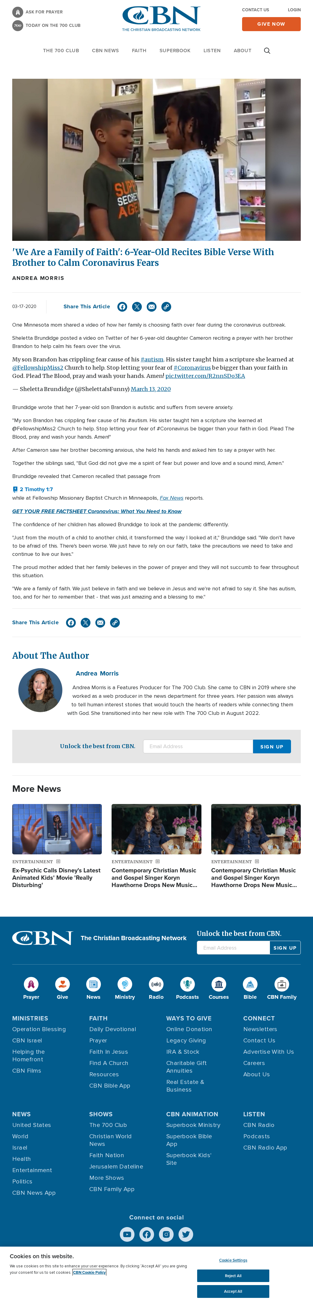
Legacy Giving (186, 1040)
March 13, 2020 (151, 389)
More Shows (106, 1178)
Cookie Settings (233, 1260)
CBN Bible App (110, 1085)
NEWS (21, 1114)
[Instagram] (166, 1234)
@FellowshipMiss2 (37, 367)
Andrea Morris (38, 278)
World (20, 1136)
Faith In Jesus (108, 1052)
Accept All (233, 1291)
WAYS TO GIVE (189, 1018)
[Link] (166, 307)
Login (294, 10)
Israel (20, 1147)
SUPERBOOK (175, 50)
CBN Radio (258, 1125)
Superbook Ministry (193, 1125)
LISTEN (212, 50)
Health (21, 1159)
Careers (254, 1063)
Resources (104, 1074)
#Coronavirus (192, 367)
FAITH (139, 50)
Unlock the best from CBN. (97, 746)
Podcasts (256, 1136)
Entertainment (32, 1170)
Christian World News (110, 1140)
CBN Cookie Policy (89, 1272)
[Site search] (267, 54)
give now (271, 23)
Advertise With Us (268, 1052)
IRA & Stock (183, 1052)
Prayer (98, 1040)
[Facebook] (122, 307)
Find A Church (109, 1063)
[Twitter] (137, 307)
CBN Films (26, 1070)
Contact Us (255, 10)
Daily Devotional (112, 1029)
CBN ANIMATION (192, 1114)
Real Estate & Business (185, 1085)
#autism (152, 359)
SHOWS (101, 1114)
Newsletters (260, 1029)
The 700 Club (61, 50)
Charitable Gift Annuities (186, 1067)
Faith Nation (106, 1155)
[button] (32, 489)
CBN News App (34, 1193)
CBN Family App (111, 1189)
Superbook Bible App (189, 1140)
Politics (22, 1181)
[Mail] (151, 307)
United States (31, 1125)
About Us (256, 1074)
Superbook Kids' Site (189, 1159)
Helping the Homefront (28, 1055)
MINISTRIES (30, 1018)
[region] (156, 1275)
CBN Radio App (265, 1147)
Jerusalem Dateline (116, 1166)
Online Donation (189, 1029)
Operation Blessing (39, 1029)
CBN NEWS (105, 50)
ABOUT (243, 50)
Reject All (233, 1276)
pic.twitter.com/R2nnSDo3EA (205, 375)
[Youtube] (127, 1234)
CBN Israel (27, 1040)
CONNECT (259, 1018)
